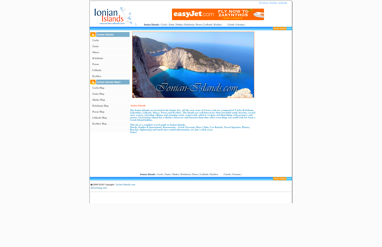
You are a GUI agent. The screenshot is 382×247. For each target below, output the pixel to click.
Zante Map (98, 93)
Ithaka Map (98, 99)
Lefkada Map (99, 117)
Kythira (218, 24)
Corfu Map (98, 87)
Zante (171, 24)
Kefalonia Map (100, 105)
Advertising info (98, 187)
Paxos (199, 24)
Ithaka (179, 24)
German (240, 24)
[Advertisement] (274, 98)
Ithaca (95, 52)
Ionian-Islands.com (125, 184)
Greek (231, 24)
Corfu (164, 24)
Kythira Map (99, 123)
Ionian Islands (151, 24)
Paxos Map (98, 111)
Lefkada (208, 24)
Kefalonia (189, 24)
